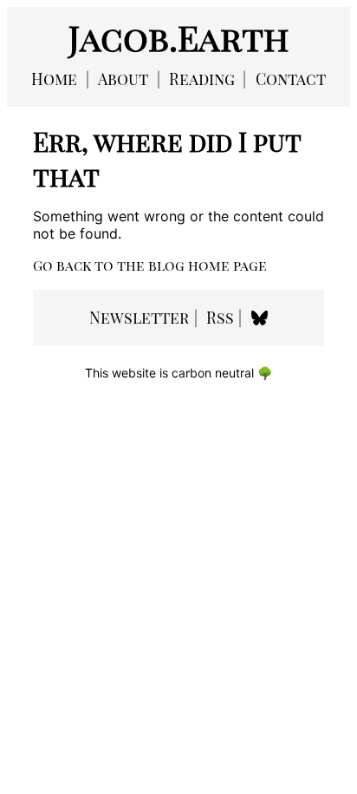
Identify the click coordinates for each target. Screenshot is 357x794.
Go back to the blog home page (150, 265)
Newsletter (139, 317)
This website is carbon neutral (178, 372)
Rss (220, 317)
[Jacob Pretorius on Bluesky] (259, 317)
